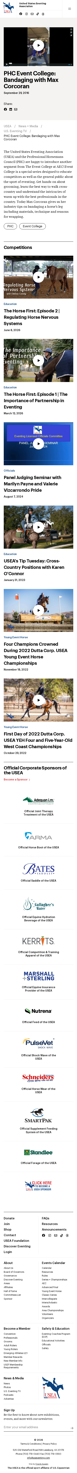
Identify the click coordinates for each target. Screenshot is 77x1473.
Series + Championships (54, 1280)
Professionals (10, 1338)
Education (10, 304)
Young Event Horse (16, 637)
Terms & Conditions (30, 1444)
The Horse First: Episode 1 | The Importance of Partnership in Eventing (35, 400)
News (7, 1383)
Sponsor (8, 1299)
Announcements (54, 1229)
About (8, 1263)
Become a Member (17, 1328)
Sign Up (9, 1410)
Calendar (47, 1268)
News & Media (14, 1378)
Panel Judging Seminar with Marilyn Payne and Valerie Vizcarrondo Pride (32, 483)
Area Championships (53, 1310)
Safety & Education (56, 1328)
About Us (8, 1268)
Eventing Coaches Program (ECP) (56, 1335)
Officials (9, 471)
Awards (46, 1306)
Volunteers (47, 1314)
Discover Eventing (17, 1246)
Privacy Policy (50, 1444)
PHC (10, 226)
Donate (9, 1218)
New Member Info (13, 1361)
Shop (7, 1229)
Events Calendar (53, 1263)
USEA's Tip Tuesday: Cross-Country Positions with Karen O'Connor (34, 567)
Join (7, 1224)
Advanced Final (50, 1287)
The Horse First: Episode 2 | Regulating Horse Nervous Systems (32, 317)
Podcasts (8, 1395)
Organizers (48, 1318)
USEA (7, 126)
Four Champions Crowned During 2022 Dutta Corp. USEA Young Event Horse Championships (35, 653)
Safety (45, 1348)
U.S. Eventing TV (15, 131)
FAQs (45, 1218)
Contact (10, 1235)
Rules (45, 1276)
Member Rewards (13, 1357)
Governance (10, 1276)
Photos (7, 1387)
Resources (50, 1224)
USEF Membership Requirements (13, 1366)
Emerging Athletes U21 (15, 1353)
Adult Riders (10, 1345)
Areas (7, 1283)
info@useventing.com (38, 1458)
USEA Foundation (16, 1240)
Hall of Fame (10, 1291)
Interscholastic (49, 1302)
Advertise (9, 1399)
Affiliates (8, 1287)
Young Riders (11, 1349)
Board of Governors (14, 1272)
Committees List (12, 1295)
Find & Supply (42, 1464)
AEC (44, 1283)
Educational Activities (53, 1341)
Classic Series (49, 1295)
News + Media (28, 126)
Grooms (8, 1341)
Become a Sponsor (16, 779)
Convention (10, 1334)
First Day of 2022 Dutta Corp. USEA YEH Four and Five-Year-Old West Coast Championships (38, 740)
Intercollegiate (49, 1299)
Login (8, 1252)
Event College (32, 226)
